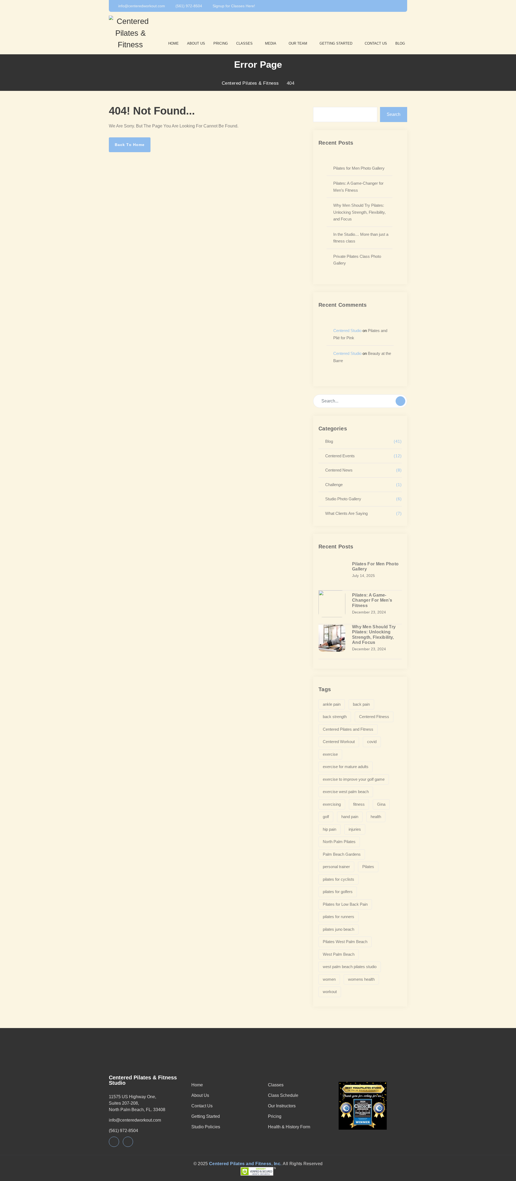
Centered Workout (339, 741)
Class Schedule (283, 1095)
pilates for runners (338, 916)
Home (173, 43)
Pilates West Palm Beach (345, 941)
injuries (355, 829)
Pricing (220, 43)
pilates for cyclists (338, 879)
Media (270, 43)
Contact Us (376, 43)
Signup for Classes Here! (234, 6)
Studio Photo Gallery (343, 499)
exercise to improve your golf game (354, 779)
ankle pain (332, 704)
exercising (332, 804)
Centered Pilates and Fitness (348, 729)
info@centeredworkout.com (141, 6)
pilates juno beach (338, 929)
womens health (361, 979)
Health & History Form (289, 1127)
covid (372, 741)
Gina (381, 804)
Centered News (339, 470)
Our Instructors (282, 1106)
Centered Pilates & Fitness (250, 83)
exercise (330, 754)
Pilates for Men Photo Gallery (359, 168)
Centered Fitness (374, 716)
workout (330, 991)
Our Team (298, 43)
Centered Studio (347, 330)
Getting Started (336, 43)
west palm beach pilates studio (350, 966)
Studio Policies (205, 1127)
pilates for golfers (338, 891)
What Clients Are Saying (346, 513)
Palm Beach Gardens (342, 854)
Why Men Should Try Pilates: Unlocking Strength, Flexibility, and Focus (359, 212)
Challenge (334, 484)
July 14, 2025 (363, 575)
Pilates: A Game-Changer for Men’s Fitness (372, 600)
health (376, 816)
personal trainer (336, 866)
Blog (400, 43)
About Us (196, 43)
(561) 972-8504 (188, 6)
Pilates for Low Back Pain (345, 904)
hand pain (349, 816)
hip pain (329, 829)
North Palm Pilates (339, 841)
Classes (244, 43)
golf (326, 816)
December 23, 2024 (369, 612)
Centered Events (340, 456)
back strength (335, 716)
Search (393, 114)
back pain (361, 704)
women (329, 979)
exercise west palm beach (346, 791)
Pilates (368, 866)
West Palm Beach (338, 954)
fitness (359, 804)
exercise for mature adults (345, 766)
